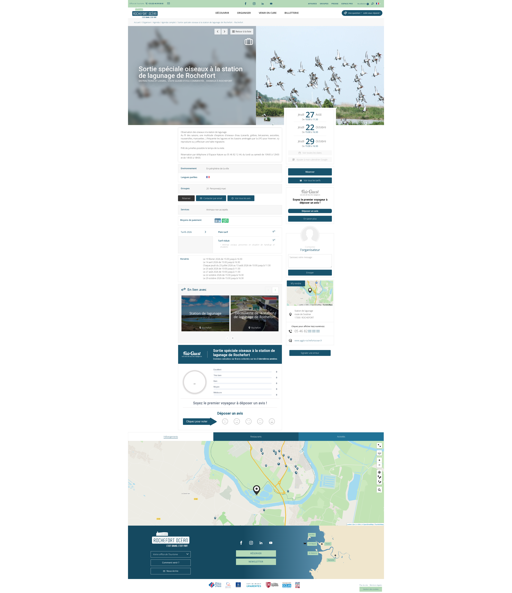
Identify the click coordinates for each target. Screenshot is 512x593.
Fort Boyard (312, 544)
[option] (205, 314)
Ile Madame (313, 553)
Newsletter (256, 561)
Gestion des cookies (371, 589)
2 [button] (233, 338)
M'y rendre (296, 283)
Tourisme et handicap (238, 585)
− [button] (379, 465)
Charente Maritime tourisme (254, 585)
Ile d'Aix (311, 535)
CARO (286, 585)
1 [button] (227, 338)
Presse (334, 4)
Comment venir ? (170, 562)
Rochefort (331, 560)
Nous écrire (172, 571)
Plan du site (363, 585)
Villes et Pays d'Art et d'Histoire (297, 585)
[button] (222, 13)
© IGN (358, 524)
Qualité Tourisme (228, 585)
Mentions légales (376, 585)
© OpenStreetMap (367, 524)
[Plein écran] (379, 445)
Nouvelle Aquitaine (272, 585)
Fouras (328, 544)
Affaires (312, 4)
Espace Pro (347, 4)
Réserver (186, 198)
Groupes (324, 4)
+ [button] (379, 460)
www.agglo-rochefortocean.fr (308, 340)
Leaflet (349, 524)
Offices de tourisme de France (214, 585)
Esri (354, 524)
